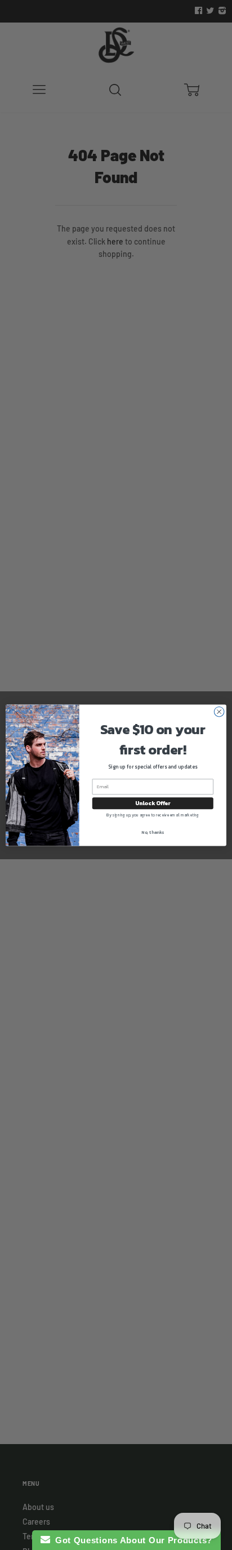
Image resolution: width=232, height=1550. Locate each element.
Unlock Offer (153, 802)
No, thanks (152, 831)
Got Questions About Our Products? (131, 1540)
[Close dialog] (219, 712)
